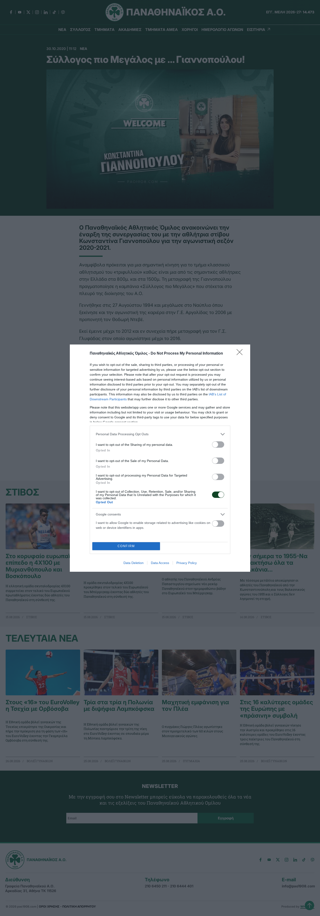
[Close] (241, 353)
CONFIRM (126, 546)
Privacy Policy (186, 563)
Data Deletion (133, 563)
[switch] (218, 444)
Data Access (160, 563)
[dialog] (160, 458)
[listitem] (160, 434)
